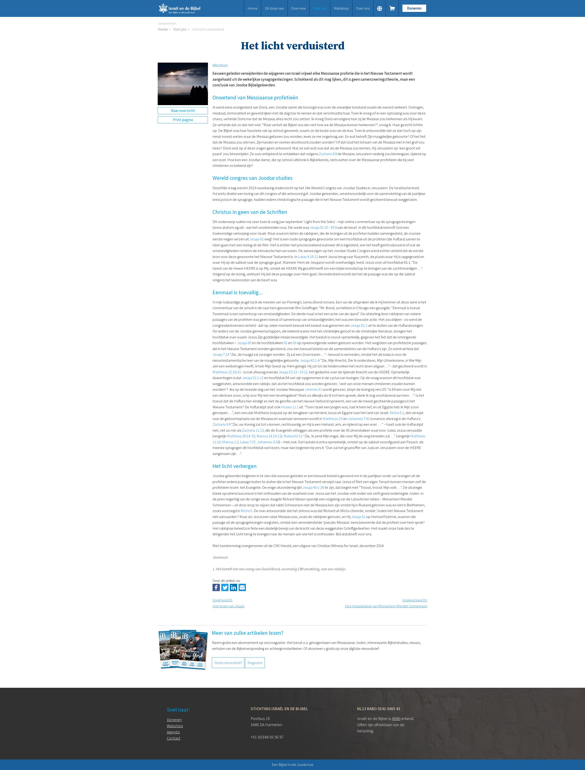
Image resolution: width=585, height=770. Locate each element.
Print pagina (183, 119)
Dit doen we (274, 8)
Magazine (254, 662)
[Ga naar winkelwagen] (392, 8)
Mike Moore (220, 65)
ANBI (396, 718)
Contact (173, 738)
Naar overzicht (183, 110)
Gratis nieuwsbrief (228, 662)
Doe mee (298, 8)
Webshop (341, 8)
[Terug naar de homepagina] (185, 8)
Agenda (173, 732)
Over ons (363, 8)
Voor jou (320, 8)
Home (252, 8)
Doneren (414, 8)
